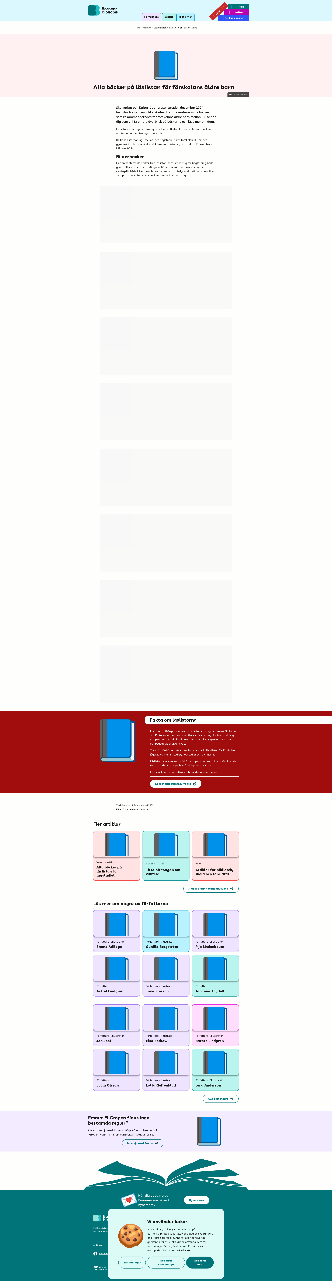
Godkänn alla (200, 1262)
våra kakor (184, 1250)
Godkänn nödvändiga (166, 1262)
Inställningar (132, 1262)
